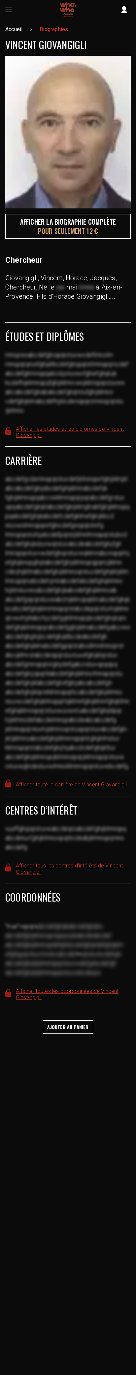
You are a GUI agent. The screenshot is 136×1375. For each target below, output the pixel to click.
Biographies (54, 29)
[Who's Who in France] (68, 10)
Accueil (13, 29)
